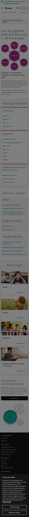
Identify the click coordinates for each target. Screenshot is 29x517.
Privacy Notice (7, 502)
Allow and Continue (14, 512)
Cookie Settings (14, 507)
